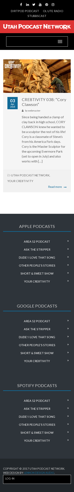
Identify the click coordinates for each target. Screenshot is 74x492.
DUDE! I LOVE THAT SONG (37, 257)
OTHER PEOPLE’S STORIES (37, 265)
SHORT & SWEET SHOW (37, 273)
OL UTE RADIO (53, 10)
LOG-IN (9, 478)
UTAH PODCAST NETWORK (30, 175)
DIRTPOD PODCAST (25, 10)
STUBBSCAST (37, 15)
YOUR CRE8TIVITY (20, 181)
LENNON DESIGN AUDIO (39, 472)
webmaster (34, 110)
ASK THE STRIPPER (37, 249)
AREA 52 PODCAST (37, 241)
